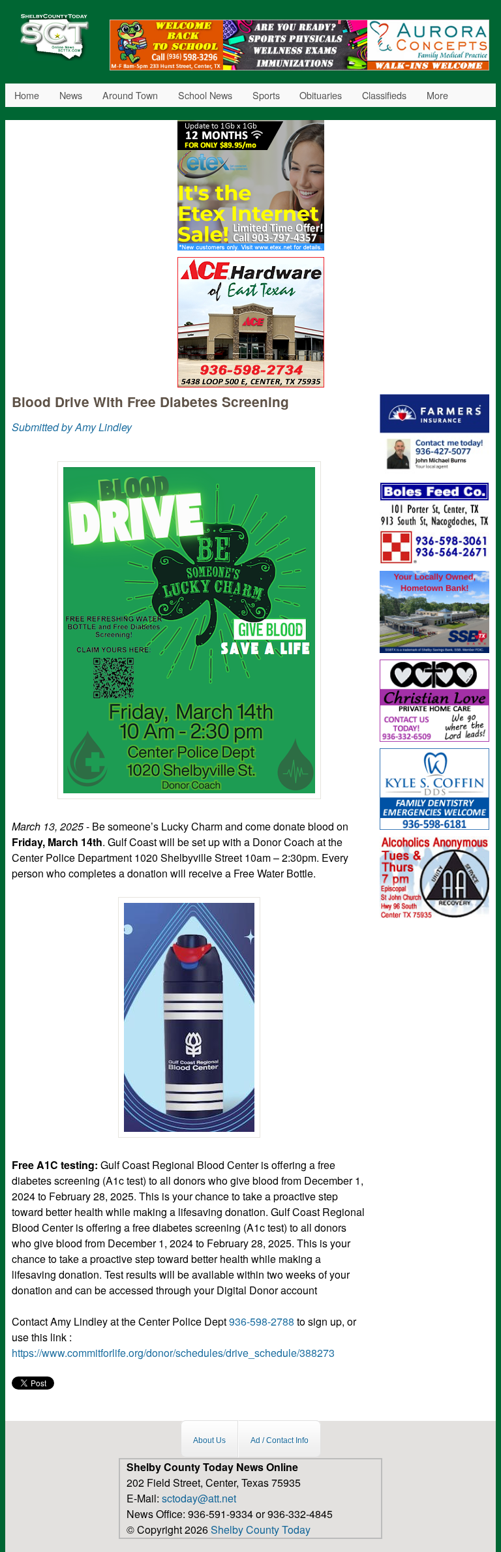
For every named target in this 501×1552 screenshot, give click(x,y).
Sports (266, 95)
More (437, 95)
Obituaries (320, 95)
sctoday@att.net (199, 1498)
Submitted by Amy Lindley (72, 426)
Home (26, 95)
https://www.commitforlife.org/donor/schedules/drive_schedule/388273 (174, 1352)
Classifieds (384, 95)
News (70, 95)
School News (205, 95)
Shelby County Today (261, 1529)
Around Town (130, 95)
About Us (209, 1440)
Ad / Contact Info (279, 1440)
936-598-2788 (261, 1321)
